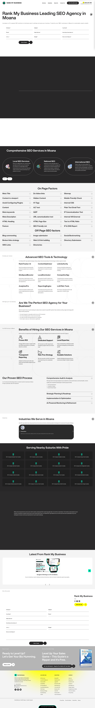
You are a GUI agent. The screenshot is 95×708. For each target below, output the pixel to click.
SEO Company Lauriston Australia (36, 456)
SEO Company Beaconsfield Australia (59, 483)
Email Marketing (43, 692)
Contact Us (70, 683)
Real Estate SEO (57, 685)
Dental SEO (56, 678)
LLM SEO (65, 291)
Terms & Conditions (72, 690)
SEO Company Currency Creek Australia (36, 483)
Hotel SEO (56, 690)
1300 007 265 (88, 2)
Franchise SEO (57, 692)
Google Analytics (71, 687)
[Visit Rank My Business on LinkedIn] (79, 601)
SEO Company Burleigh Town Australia (13, 456)
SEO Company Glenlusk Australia (13, 465)
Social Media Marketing (44, 687)
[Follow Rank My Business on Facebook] (18, 690)
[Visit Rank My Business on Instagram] (75, 601)
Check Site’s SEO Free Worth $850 (47, 706)
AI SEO (41, 694)
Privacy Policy (71, 692)
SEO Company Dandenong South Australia (13, 483)
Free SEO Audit (71, 681)
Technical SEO (42, 681)
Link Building (42, 683)
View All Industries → (58, 694)
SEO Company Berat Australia (36, 465)
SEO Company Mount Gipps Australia (82, 483)
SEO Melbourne (71, 685)
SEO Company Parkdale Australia (59, 456)
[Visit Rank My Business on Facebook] (77, 601)
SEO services (23, 100)
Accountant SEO (57, 687)
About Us (70, 678)
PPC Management (43, 685)
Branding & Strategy (43, 690)
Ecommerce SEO (57, 683)
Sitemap (79, 700)
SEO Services (42, 678)
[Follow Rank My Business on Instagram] (15, 690)
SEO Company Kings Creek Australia (82, 456)
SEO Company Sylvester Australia (59, 465)
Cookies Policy (74, 700)
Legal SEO (56, 681)
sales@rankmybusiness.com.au (86, 3)
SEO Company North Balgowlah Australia (81, 465)
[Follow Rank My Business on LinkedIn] (21, 690)
